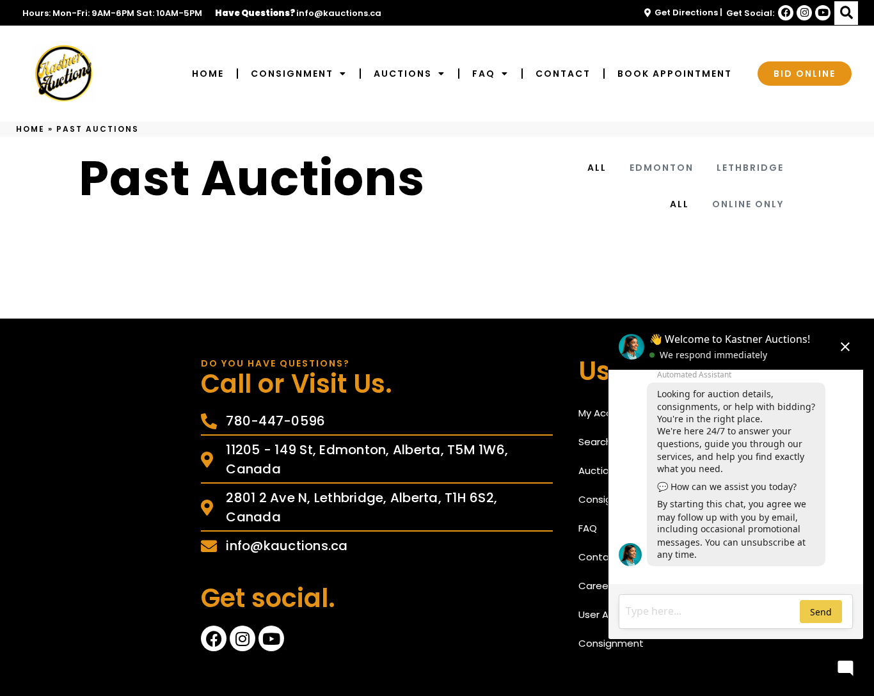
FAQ (483, 73)
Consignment (292, 73)
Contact (563, 73)
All (597, 167)
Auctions (403, 73)
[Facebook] (785, 12)
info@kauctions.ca (338, 13)
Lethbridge (750, 167)
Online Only (748, 204)
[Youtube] (822, 12)
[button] (846, 13)
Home (208, 73)
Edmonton (662, 167)
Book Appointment (674, 73)
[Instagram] (804, 12)
